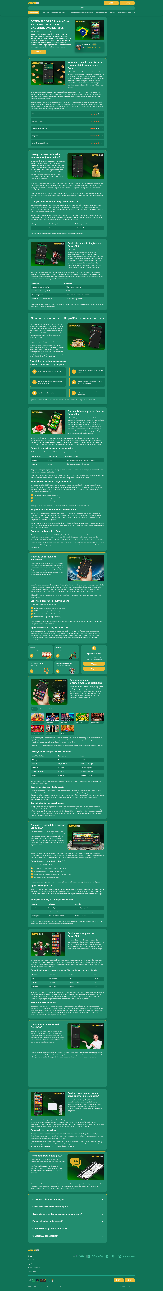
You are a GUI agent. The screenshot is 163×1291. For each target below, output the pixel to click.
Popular (42, 709)
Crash (50, 709)
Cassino (34, 709)
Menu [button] (30, 1256)
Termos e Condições (34, 1268)
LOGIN (111, 3)
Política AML (31, 1260)
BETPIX (82, 8)
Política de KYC (32, 1271)
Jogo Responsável (33, 1264)
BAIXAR (127, 3)
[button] (37, 718)
